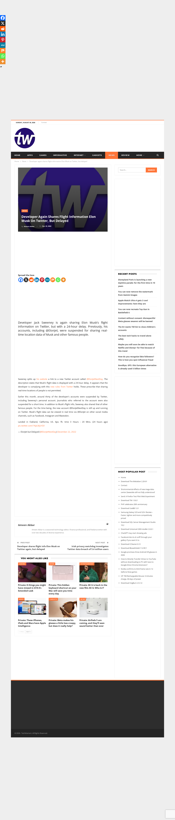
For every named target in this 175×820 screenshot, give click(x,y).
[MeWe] (47, 279)
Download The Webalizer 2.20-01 (134, 481)
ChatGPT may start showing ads (134, 533)
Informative (60, 155)
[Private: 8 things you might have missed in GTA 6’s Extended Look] (32, 572)
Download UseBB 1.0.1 (130, 508)
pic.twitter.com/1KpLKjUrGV (31, 425)
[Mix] (52, 279)
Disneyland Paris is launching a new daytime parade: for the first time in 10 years (136, 283)
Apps (30, 155)
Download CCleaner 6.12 (131, 544)
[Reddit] (31, 279)
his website (42, 379)
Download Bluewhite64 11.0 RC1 (134, 548)
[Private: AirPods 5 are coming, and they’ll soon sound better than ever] (93, 608)
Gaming (22, 564)
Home (17, 155)
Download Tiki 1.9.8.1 (129, 500)
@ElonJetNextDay (95, 379)
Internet (79, 155)
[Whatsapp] (58, 279)
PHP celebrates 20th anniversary (134, 504)
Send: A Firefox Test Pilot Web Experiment (138, 496)
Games (42, 155)
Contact (44, 122)
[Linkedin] (36, 279)
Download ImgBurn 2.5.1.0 (131, 583)
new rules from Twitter (61, 386)
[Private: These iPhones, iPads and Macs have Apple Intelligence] (32, 608)
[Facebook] (20, 279)
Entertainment (86, 564)
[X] (26, 279)
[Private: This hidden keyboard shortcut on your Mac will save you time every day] (63, 572)
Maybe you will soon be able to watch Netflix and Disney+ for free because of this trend (136, 347)
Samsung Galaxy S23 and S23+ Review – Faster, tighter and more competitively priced (137, 515)
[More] (63, 279)
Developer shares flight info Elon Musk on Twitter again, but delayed (38, 547)
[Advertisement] (82, 19)
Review (125, 155)
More (139, 155)
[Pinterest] (42, 279)
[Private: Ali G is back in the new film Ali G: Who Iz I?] (93, 572)
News (112, 155)
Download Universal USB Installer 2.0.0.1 (137, 529)
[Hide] (1, 67)
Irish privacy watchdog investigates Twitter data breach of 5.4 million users (87, 547)
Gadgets (97, 155)
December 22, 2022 (66, 431)
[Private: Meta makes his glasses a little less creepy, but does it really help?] (63, 608)
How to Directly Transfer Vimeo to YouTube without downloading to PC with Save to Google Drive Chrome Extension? (138, 562)
